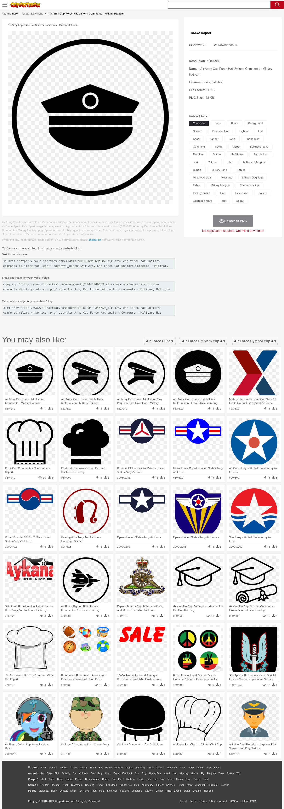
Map (136, 785)
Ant (42, 773)
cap (222, 193)
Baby (51, 779)
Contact (222, 801)
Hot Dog (208, 790)
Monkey (184, 773)
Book (65, 785)
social (218, 146)
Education (111, 785)
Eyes (120, 779)
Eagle (116, 773)
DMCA (234, 801)
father (170, 779)
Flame (108, 767)
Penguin (211, 773)
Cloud (199, 767)
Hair (148, 779)
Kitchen (149, 790)
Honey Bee (155, 773)
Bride (60, 779)
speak (240, 200)
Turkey (230, 773)
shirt (230, 162)
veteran (213, 162)
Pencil (100, 785)
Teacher (56, 785)
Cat (75, 773)
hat (224, 200)
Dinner (159, 790)
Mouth (179, 779)
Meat (101, 790)
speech (197, 131)
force (234, 123)
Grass (129, 767)
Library (160, 785)
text (195, 162)
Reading (89, 785)
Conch (84, 767)
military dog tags (252, 177)
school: (33, 784)
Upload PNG (248, 801)
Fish (136, 773)
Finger (196, 779)
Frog (144, 773)
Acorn (43, 767)
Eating (177, 790)
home (140, 779)
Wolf (238, 773)
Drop (208, 767)
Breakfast (43, 790)
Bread (187, 790)
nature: (33, 767)
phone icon (252, 138)
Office (190, 785)
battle (232, 138)
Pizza (168, 790)
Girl (155, 779)
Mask (43, 779)
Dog (100, 773)
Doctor (105, 779)
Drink (73, 790)
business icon (220, 131)
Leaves (64, 767)
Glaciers (119, 767)
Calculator (212, 785)
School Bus (126, 785)
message (226, 177)
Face (188, 779)
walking (130, 779)
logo (218, 123)
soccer (262, 193)
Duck (108, 773)
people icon (261, 154)
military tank (219, 169)
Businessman (92, 779)
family (68, 779)
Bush (191, 767)
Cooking (197, 790)
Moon (150, 767)
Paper (181, 785)
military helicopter (254, 162)
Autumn (53, 767)
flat (260, 131)
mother (78, 779)
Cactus (74, 767)
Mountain (172, 767)
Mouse (194, 773)
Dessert (64, 790)
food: (32, 790)
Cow (93, 773)
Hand (206, 779)
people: (33, 779)
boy (162, 779)
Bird (57, 773)
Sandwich (112, 790)
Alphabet (200, 785)
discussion (241, 193)
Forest (216, 767)
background (255, 123)
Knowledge (148, 785)
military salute (201, 193)
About (183, 801)
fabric (197, 185)
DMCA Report (201, 33)
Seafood (124, 790)
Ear (114, 779)
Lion (175, 773)
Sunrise (160, 767)
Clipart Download (32, 13)
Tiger (221, 773)
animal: (33, 773)
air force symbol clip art (255, 341)
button (217, 154)
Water (182, 767)
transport (199, 123)
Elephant (127, 773)
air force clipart (159, 341)
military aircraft (202, 177)
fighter (243, 131)
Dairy (54, 790)
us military (237, 154)
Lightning (140, 767)
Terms (193, 801)
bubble (197, 169)
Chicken (83, 773)
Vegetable (137, 790)
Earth (93, 767)
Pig (202, 773)
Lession (225, 785)
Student (45, 785)
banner (214, 138)
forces (241, 169)
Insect (167, 773)
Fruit (94, 790)
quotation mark (202, 200)
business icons (259, 146)
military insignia (220, 185)
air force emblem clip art (203, 341)
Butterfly (66, 773)
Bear (49, 773)
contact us (94, 239)
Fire (101, 767)
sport (196, 138)
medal (236, 146)
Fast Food (84, 790)
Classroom (76, 785)
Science (170, 785)
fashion (198, 154)
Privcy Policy (207, 801)
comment (199, 146)
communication (249, 185)
